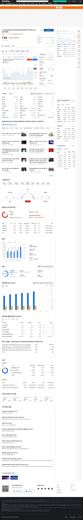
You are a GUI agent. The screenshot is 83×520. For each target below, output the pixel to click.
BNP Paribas (47, 397)
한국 (14, 5)
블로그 (58, 485)
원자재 (64, 31)
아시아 (51, 5)
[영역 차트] (5, 57)
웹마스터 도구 (59, 492)
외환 (58, 31)
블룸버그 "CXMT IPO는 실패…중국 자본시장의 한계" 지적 (38, 142)
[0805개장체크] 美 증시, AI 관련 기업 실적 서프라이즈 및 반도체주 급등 (38, 134)
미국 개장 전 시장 (23, 5)
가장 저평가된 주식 (61, 145)
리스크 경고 (79, 517)
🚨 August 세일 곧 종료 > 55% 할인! (60, 1)
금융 (53, 346)
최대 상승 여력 (59, 148)
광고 (71, 487)
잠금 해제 (21, 336)
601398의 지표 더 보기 (49, 93)
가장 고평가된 (65, 148)
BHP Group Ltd (5, 397)
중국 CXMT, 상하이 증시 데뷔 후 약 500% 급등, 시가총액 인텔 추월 (37, 150)
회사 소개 (72, 485)
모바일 (58, 487)
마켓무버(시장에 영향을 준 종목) (63, 101)
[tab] (4, 183)
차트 (6, 51)
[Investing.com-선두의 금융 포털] (7, 1)
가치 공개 (50, 37)
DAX (58, 52)
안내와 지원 (73, 490)
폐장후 (28, 5)
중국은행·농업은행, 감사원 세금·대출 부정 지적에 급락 (38, 169)
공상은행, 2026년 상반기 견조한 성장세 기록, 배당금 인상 (10, 142)
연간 (3, 285)
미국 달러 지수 (59, 56)
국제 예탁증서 (32, 5)
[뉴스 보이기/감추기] (26, 57)
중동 (48, 5)
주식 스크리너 (44, 3)
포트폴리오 (59, 490)
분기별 (6, 285)
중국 (53, 351)
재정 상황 (17, 51)
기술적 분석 (6, 180)
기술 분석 (23, 51)
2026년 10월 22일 (33, 110)
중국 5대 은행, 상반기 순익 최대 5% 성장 (11, 133)
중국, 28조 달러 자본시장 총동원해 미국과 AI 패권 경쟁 (10, 169)
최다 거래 (58, 104)
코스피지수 (59, 44)
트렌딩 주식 (59, 126)
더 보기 (3, 351)
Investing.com (31, 152)
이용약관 (65, 517)
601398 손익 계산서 (8, 283)
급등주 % (63, 104)
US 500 (58, 48)
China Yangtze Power (17, 397)
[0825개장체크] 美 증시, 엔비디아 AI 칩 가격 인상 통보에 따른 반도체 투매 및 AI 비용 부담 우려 (10, 151)
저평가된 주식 (60, 5)
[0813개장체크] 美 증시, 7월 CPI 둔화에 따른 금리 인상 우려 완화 (10, 159)
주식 (67, 31)
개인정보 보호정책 (72, 517)
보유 (3, 360)
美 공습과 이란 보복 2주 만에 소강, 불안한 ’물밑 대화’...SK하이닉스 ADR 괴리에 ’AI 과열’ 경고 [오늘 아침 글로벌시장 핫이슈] (38, 160)
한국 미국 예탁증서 (39, 5)
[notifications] (78, 1)
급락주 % (67, 104)
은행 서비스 (51, 344)
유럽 (46, 5)
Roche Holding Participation (29, 397)
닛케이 (58, 54)
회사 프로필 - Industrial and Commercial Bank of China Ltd (22, 341)
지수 (60, 31)
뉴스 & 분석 (11, 51)
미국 (43, 5)
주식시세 (4, 5)
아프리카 (55, 5)
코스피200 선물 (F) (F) (61, 46)
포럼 (27, 51)
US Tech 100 (59, 50)
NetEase (35, 397)
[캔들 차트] (3, 57)
